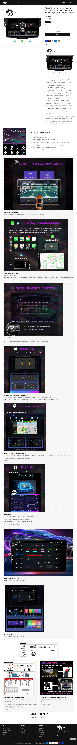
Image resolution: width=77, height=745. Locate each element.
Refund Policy (41, 732)
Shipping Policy (41, 734)
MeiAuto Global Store (18, 743)
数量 (45, 24)
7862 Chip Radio (6, 728)
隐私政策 (33, 743)
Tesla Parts (5, 732)
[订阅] (47, 721)
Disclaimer (40, 736)
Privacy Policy (41, 728)
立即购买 (57, 34)
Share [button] (47, 44)
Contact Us (23, 730)
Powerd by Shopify (24, 743)
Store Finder (23, 732)
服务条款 (37, 743)
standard (48, 22)
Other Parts (5, 734)
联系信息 (44, 743)
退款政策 (29, 743)
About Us (22, 728)
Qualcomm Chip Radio (7, 730)
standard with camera (56, 22)
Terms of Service (42, 730)
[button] (15, 2)
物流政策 (40, 743)
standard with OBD (67, 22)
